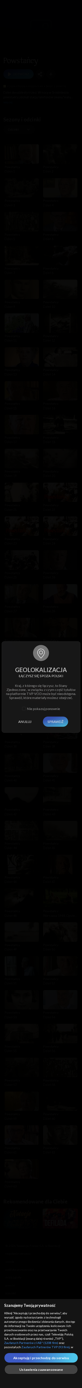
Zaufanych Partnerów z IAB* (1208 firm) (31, 1343)
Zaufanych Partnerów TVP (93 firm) (45, 1347)
